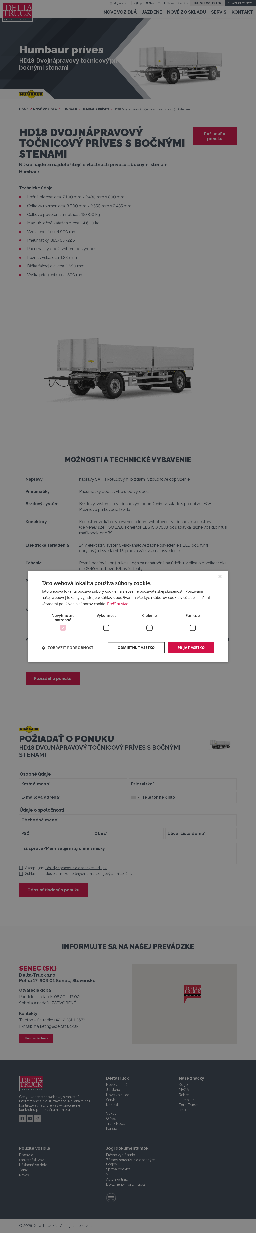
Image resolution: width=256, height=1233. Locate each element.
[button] (68, 647)
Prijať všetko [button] (191, 647)
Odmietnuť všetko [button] (136, 647)
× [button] (220, 577)
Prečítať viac (117, 603)
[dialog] (128, 616)
